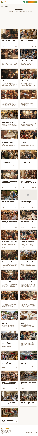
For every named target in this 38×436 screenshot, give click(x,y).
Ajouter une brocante (33, 1)
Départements (14, 1)
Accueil (2, 6)
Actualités (20, 1)
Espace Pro (26, 2)
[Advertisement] (19, 20)
